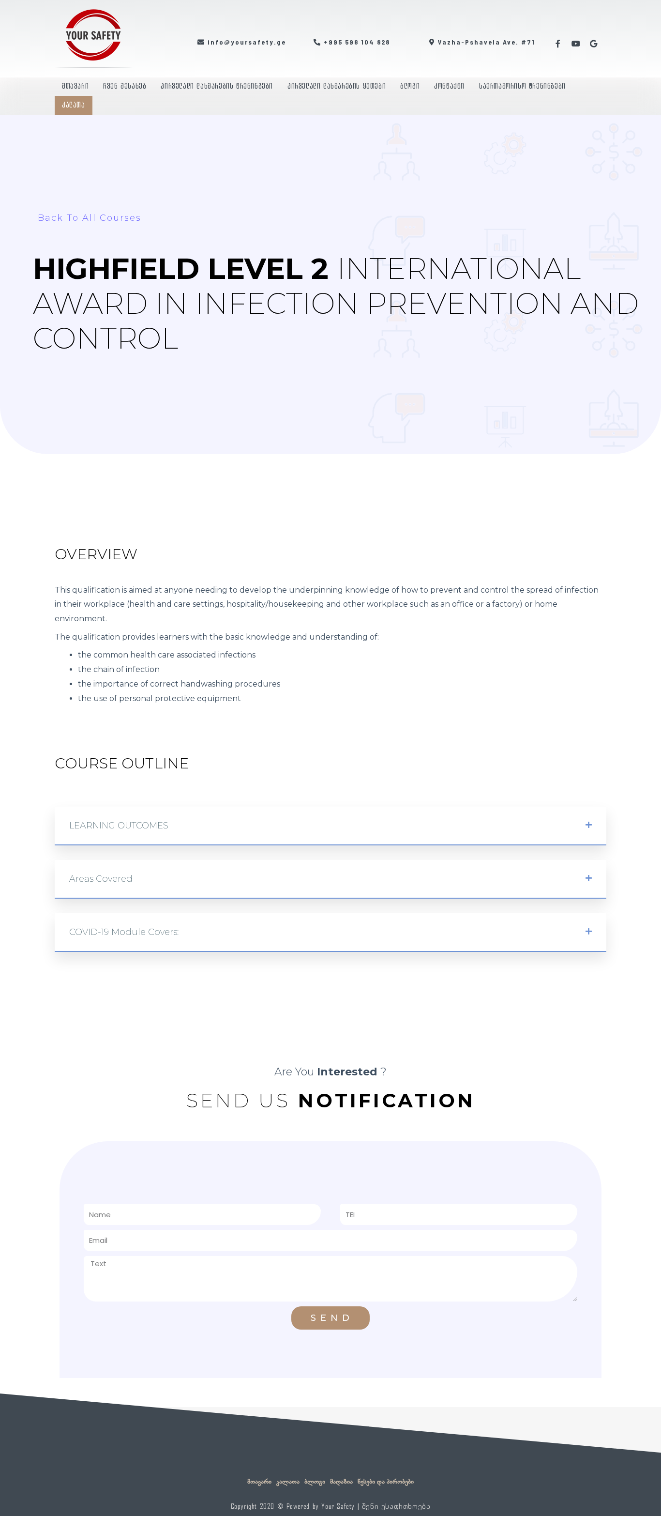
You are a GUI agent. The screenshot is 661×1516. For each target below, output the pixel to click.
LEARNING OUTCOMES (118, 825)
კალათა (73, 105)
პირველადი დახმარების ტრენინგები (217, 86)
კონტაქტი (449, 86)
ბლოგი (410, 86)
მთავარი (75, 86)
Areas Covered (101, 878)
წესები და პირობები (386, 1481)
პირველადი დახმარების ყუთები (336, 86)
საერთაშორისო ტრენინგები (522, 86)
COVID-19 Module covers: (124, 932)
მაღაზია (341, 1481)
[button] (330, 826)
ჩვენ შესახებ (124, 86)
